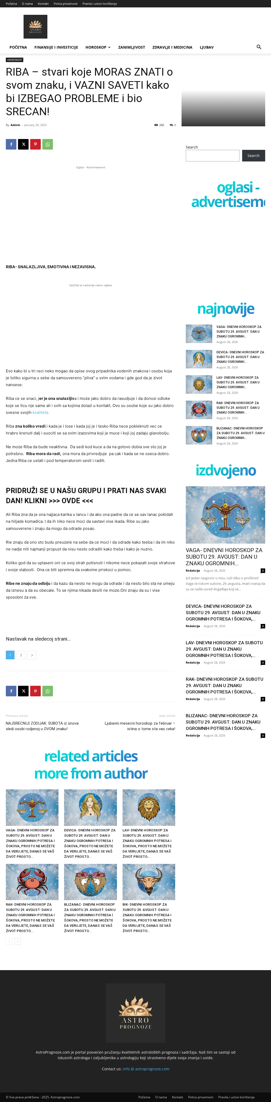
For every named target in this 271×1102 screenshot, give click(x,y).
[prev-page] (9, 941)
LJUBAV (207, 47)
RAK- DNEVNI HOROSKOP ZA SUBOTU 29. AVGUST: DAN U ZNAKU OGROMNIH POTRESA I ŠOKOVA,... (224, 685)
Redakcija (193, 570)
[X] (23, 144)
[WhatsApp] (47, 144)
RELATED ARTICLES (90, 757)
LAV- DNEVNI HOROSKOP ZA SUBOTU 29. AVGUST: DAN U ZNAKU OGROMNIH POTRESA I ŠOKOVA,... (224, 649)
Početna (11, 4)
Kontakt (43, 4)
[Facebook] (11, 144)
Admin (15, 125)
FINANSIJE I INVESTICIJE (56, 47)
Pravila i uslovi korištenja (100, 4)
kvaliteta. (41, 412)
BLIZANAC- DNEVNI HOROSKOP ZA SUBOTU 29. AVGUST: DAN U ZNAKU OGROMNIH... (240, 433)
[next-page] (17, 941)
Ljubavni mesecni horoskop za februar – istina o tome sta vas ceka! (140, 726)
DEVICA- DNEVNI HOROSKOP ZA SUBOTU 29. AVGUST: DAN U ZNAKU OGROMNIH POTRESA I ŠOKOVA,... (223, 613)
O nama (27, 4)
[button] (258, 47)
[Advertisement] (90, 207)
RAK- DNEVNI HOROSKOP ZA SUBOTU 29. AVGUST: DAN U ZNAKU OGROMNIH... (238, 407)
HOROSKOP (95, 47)
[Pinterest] (35, 144)
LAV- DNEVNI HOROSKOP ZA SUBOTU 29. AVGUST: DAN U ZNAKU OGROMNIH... (238, 382)
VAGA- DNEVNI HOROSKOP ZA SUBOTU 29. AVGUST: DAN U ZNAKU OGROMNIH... (238, 331)
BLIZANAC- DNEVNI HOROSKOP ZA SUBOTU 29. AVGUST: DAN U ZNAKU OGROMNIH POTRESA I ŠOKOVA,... (223, 722)
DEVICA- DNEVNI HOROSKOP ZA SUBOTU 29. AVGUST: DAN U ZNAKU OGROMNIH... (240, 357)
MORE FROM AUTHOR (90, 774)
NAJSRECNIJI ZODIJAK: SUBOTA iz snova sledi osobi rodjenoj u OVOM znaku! (42, 726)
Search (192, 147)
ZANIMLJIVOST (131, 47)
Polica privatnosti (66, 4)
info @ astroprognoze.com (146, 1068)
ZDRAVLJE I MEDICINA (172, 47)
